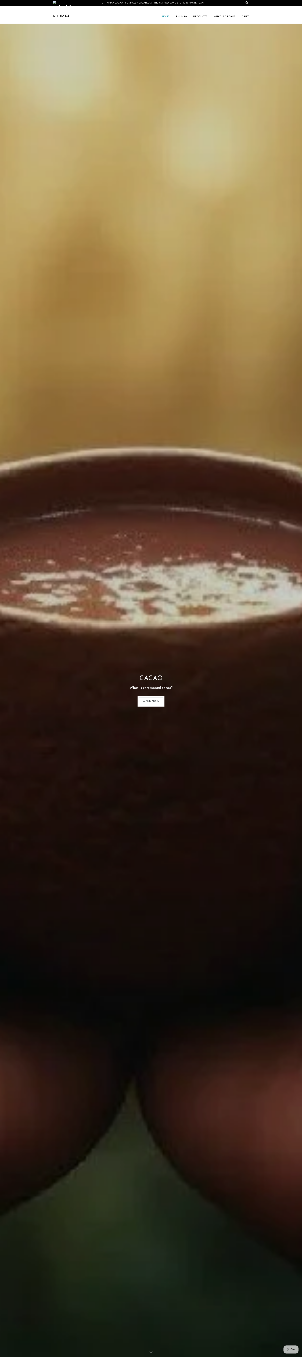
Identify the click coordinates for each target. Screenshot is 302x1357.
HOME (166, 16)
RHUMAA (181, 16)
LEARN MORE (151, 701)
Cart (245, 16)
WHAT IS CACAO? (224, 16)
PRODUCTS (200, 16)
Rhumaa (61, 16)
